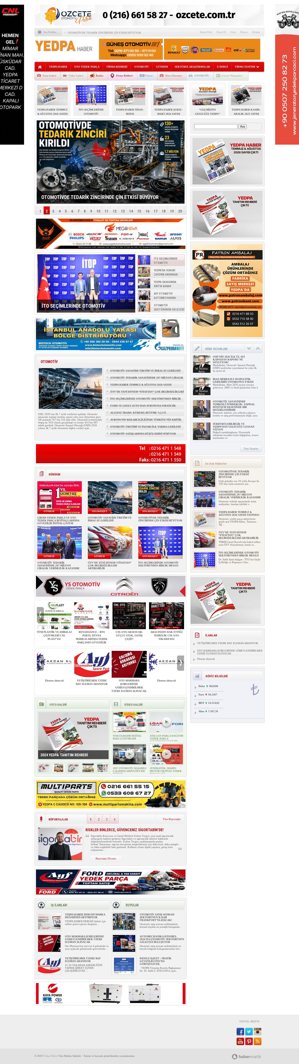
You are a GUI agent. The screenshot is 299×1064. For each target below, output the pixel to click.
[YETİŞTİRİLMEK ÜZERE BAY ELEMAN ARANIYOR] (49, 972)
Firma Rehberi (124, 75)
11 (106, 211)
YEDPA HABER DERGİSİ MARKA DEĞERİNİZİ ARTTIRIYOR (85, 916)
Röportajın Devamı (106, 858)
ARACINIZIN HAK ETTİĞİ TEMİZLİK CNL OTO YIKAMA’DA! (166, 635)
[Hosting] (235, 1056)
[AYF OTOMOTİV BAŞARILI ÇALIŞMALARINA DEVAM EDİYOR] (129, 763)
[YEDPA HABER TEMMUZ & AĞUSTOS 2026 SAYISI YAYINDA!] (204, 526)
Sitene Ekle (206, 32)
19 (172, 211)
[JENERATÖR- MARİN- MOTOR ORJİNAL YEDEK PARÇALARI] (166, 763)
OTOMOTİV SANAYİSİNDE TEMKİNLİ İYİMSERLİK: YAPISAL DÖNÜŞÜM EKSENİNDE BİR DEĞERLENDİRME (234, 405)
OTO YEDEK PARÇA (87, 66)
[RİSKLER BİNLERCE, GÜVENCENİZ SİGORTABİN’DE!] (60, 859)
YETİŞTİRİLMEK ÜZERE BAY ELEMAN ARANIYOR (91, 682)
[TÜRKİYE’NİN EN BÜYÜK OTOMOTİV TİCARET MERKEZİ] (102, 771)
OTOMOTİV (141, 66)
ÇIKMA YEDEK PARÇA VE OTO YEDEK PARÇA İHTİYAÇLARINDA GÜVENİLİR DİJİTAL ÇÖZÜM (58, 520)
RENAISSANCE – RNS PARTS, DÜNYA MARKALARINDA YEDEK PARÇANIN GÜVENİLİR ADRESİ (91, 639)
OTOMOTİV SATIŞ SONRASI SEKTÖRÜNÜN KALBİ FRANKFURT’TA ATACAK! (157, 917)
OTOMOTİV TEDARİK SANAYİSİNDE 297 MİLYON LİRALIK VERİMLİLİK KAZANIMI (146, 379)
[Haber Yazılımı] (252, 1056)
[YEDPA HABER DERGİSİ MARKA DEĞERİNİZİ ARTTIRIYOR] (49, 929)
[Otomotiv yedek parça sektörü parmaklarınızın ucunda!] (73, 771)
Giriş (233, 32)
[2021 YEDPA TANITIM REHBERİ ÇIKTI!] (88, 771)
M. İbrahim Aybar (202, 370)
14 (131, 211)
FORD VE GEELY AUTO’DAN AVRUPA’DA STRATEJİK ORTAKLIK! (143, 407)
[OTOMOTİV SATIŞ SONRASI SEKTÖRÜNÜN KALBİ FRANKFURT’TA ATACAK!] (124, 929)
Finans (149, 75)
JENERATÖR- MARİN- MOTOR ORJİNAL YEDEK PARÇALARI (166, 771)
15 (139, 211)
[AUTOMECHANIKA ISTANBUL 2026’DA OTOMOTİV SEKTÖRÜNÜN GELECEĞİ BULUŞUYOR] (124, 950)
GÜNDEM (162, 66)
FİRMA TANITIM (245, 66)
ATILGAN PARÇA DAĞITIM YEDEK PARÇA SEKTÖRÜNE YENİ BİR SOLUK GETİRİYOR (166, 740)
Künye (244, 32)
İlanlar (99, 75)
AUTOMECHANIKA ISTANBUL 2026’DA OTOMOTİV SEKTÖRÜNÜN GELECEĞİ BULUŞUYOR (162, 939)
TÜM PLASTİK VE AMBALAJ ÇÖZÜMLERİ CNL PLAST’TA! (54, 635)
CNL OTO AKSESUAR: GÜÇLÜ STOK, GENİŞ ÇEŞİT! (129, 635)
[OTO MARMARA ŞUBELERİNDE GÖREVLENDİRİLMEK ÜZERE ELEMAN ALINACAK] (49, 950)
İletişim (256, 32)
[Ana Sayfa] (40, 67)
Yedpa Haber (50, 1055)
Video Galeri (76, 75)
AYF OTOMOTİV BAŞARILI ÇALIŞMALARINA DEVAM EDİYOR (129, 771)
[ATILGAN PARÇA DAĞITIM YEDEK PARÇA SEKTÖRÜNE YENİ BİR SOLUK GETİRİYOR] (166, 731)
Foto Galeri (49, 75)
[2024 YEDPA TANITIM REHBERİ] (44, 771)
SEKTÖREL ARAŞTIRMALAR (192, 66)
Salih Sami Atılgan (201, 415)
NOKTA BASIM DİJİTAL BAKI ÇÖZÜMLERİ (127, 737)
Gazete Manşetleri (232, 75)
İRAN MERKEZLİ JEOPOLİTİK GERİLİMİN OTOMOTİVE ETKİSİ (233, 380)
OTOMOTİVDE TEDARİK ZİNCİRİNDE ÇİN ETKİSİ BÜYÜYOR (104, 32)
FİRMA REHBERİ (117, 66)
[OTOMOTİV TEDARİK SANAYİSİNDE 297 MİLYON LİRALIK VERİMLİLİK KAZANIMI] (204, 506)
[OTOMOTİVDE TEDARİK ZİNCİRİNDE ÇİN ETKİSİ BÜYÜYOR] (204, 486)
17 (155, 211)
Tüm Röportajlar (172, 819)
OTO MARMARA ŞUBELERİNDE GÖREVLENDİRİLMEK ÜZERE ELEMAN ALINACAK (129, 685)
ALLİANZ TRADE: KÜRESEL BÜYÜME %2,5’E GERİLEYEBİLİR (138, 414)
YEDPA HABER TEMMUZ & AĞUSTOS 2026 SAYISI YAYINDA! (140, 386)
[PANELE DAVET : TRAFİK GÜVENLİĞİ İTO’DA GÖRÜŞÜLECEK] (124, 972)
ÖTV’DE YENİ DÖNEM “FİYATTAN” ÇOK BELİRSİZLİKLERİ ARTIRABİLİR (147, 393)
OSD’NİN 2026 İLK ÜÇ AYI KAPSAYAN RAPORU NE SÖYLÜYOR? (229, 359)
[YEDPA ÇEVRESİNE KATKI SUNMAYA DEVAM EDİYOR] (58, 771)
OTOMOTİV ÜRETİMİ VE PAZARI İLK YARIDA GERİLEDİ (145, 426)
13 (123, 211)
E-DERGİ (222, 66)
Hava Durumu (173, 75)
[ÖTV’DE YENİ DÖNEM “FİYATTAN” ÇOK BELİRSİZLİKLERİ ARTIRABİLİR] (204, 546)
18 (164, 211)
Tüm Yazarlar (251, 448)
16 (147, 211)
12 (115, 211)
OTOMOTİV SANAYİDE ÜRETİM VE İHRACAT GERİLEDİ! (145, 370)
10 (98, 211)
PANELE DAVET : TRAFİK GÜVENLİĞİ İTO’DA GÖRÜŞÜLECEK (155, 961)
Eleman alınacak (54, 680)
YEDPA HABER (58, 66)
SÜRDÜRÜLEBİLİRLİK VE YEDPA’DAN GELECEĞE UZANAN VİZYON (233, 426)
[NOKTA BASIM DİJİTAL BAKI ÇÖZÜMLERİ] (129, 731)
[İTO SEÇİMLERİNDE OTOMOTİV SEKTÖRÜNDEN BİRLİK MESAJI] (86, 283)
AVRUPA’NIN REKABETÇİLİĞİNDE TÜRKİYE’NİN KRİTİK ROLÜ (146, 421)
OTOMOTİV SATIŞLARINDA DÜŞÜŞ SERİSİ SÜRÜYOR (143, 433)
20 (180, 211)
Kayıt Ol (221, 32)
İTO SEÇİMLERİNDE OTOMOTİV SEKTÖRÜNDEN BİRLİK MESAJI (145, 400)
